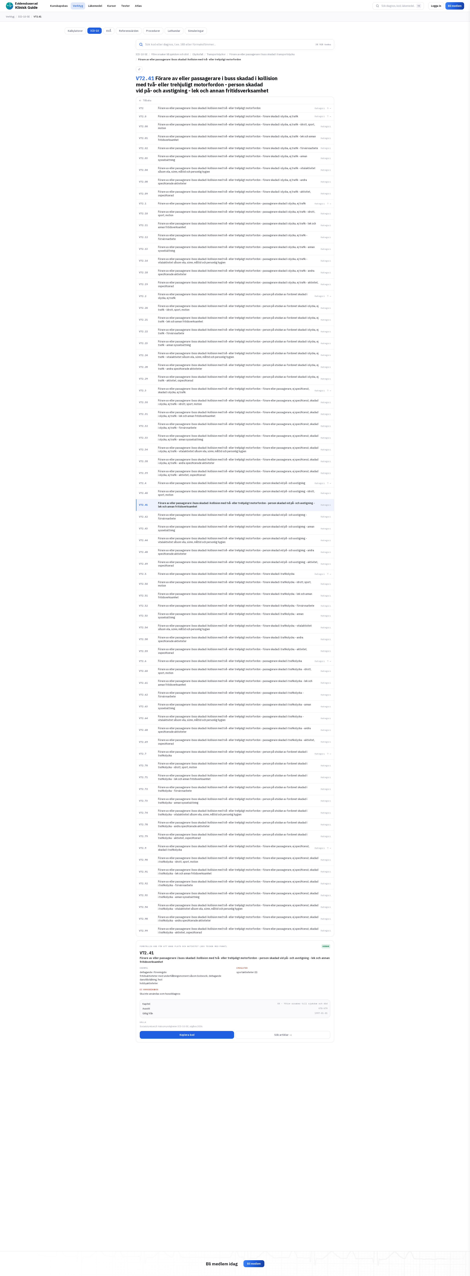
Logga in (436, 6)
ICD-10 (94, 30)
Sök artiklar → (283, 1034)
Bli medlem (455, 6)
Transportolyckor (216, 54)
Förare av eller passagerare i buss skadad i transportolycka (261, 54)
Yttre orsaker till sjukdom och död (170, 54)
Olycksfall (197, 54)
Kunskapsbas (59, 6)
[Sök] (377, 6)
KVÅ (108, 31)
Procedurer (153, 31)
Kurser (111, 6)
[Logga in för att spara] (139, 69)
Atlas (138, 6)
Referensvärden (128, 31)
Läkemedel (95, 6)
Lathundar (174, 31)
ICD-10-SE (24, 16)
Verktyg (78, 6)
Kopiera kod (187, 1034)
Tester (125, 6)
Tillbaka (147, 100)
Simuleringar (196, 31)
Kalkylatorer (75, 31)
